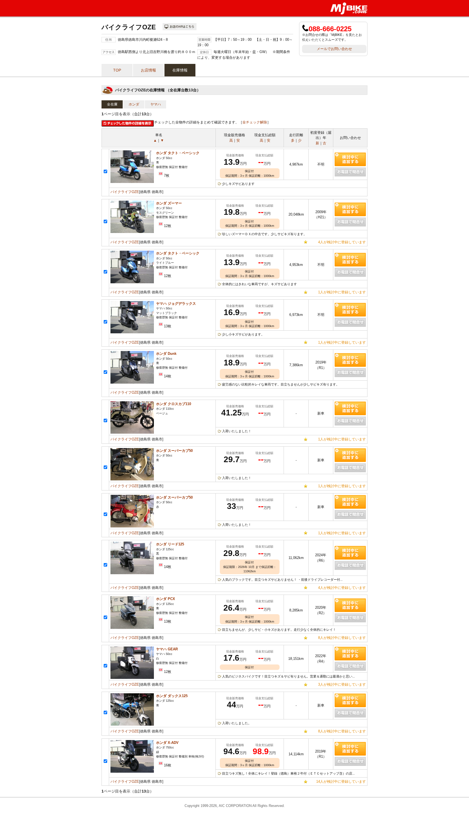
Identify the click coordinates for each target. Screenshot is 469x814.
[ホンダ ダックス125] (132, 724)
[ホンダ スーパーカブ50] (132, 479)
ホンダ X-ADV (167, 743)
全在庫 (112, 104)
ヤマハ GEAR (167, 649)
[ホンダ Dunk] (132, 382)
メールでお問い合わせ (334, 49)
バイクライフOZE (124, 192)
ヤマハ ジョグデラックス (176, 304)
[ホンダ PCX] (132, 628)
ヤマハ (155, 104)
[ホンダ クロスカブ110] (132, 432)
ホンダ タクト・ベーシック (177, 153)
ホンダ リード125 (170, 544)
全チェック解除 (254, 122)
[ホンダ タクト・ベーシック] (132, 182)
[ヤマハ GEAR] (132, 678)
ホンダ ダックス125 (172, 696)
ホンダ (134, 104)
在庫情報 (180, 70)
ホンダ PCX (165, 599)
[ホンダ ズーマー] (132, 232)
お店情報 (148, 70)
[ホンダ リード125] (132, 573)
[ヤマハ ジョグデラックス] (132, 332)
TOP (117, 70)
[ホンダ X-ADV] (132, 771)
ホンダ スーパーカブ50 (174, 451)
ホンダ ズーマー (169, 203)
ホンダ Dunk (166, 354)
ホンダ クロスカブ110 (173, 404)
